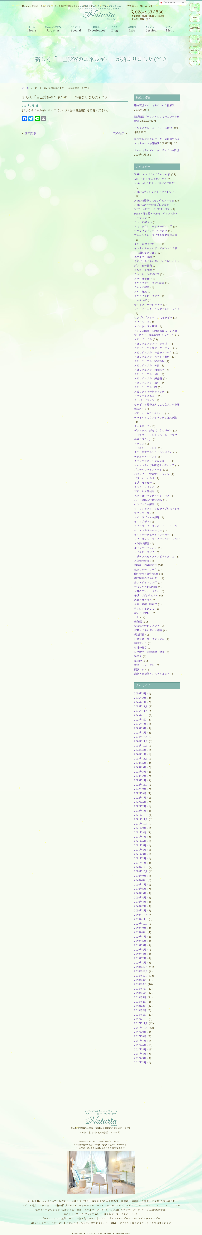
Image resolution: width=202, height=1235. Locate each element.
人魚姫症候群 (141, 561)
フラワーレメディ (144, 487)
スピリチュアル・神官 (146, 365)
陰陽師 (138, 661)
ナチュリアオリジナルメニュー (151, 461)
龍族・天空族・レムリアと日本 (151, 674)
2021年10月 (141, 824)
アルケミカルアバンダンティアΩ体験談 (156, 150)
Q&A (105, 1201)
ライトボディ (141, 522)
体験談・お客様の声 (145, 565)
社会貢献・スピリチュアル (149, 639)
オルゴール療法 (143, 270)
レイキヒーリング (144, 552)
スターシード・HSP (145, 326)
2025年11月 (141, 711)
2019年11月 (141, 919)
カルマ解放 (140, 292)
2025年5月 (140, 728)
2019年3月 (140, 954)
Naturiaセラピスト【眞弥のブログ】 (155, 183)
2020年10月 (141, 871)
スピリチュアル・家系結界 (149, 361)
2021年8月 (140, 832)
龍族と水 (139, 669)
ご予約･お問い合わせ (163, 1201)
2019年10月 (141, 924)
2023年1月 (140, 780)
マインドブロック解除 (146, 517)
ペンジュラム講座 (144, 504)
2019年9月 (140, 928)
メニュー (194, 7)
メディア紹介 (29, 1205)
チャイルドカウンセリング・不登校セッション (145, 1223)
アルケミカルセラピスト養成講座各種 (155, 235)
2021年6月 (140, 841)
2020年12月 (141, 867)
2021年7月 (140, 837)
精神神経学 (140, 647)
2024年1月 (140, 754)
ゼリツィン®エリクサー (149, 413)
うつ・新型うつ (143, 222)
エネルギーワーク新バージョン (121, 1214)
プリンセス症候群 (144, 491)
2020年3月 (140, 902)
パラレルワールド (144, 478)
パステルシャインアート (148, 470)
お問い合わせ (194, 50)
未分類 (138, 622)
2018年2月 (140, 1010)
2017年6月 (140, 1045)
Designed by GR (123, 1233)
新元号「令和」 (143, 613)
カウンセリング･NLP (146, 274)
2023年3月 (140, 772)
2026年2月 (140, 698)
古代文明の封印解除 (145, 587)
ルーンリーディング (145, 548)
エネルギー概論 (143, 257)
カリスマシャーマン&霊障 (149, 283)
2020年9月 (140, 876)
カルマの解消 (141, 287)
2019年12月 (141, 915)
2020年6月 (140, 889)
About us (53, 30)
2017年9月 (140, 1032)
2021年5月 (140, 845)
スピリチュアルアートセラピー (151, 344)
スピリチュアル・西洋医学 (149, 370)
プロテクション (50, 1218)
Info (132, 30)
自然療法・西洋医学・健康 (149, 652)
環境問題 (139, 634)
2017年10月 (141, 1028)
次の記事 (119, 133)
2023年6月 (140, 763)
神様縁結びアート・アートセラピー (74, 1205)
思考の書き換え (143, 600)
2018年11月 (141, 971)
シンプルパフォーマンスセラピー (153, 318)
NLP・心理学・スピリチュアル (152, 209)
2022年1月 (140, 811)
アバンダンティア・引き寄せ (150, 231)
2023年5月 (140, 767)
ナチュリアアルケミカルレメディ (153, 452)
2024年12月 (141, 737)
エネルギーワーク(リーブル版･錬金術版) (143, 1210)
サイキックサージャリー (148, 305)
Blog (115, 30)
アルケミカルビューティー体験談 (153, 128)
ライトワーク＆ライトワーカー (151, 535)
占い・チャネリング (145, 582)
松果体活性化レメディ (146, 626)
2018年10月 (141, 976)
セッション (45, 1205)
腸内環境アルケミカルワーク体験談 (154, 105)
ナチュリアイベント (145, 457)
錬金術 (125, 1201)
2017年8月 (140, 1036)
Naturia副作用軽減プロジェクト (153, 205)
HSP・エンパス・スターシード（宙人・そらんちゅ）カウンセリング (69, 1223)
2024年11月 (141, 741)
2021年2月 (140, 858)
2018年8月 (140, 984)
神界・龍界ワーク (86, 1218)
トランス (139, 444)
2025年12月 (141, 706)
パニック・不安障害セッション (151, 474)
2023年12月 (141, 758)
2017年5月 (140, 1049)
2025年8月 (140, 719)
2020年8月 (140, 880)
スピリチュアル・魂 (145, 387)
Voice (96, 30)
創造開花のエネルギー (146, 578)
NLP (114, 1223)
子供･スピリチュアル (146, 595)
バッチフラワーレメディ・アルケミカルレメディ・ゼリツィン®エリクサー (138, 1205)
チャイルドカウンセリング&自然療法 (155, 417)
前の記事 (30, 133)
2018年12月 (141, 967)
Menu (170, 30)
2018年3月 (140, 1006)
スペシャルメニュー (145, 396)
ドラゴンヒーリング (145, 448)
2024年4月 (140, 750)
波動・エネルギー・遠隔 (148, 630)
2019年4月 (140, 949)
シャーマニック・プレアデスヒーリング (157, 309)
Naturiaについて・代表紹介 (53, 1201)
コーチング (140, 300)
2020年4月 (140, 897)
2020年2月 (140, 906)
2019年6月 (140, 941)
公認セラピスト (80, 1201)
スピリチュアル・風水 (146, 383)
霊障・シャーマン (144, 665)
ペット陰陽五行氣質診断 (148, 500)
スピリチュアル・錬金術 (148, 378)
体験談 (135, 1201)
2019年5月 (140, 945)
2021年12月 (141, 815)
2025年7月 (140, 724)
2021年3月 (140, 854)
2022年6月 (140, 802)
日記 (136, 617)
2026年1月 (140, 702)
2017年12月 (141, 1019)
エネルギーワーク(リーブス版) (101, 1210)
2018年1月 (140, 1015)
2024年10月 (141, 745)
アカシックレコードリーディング (153, 226)
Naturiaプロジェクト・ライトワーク (155, 192)
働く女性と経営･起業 (146, 574)
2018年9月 (140, 980)
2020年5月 (140, 893)
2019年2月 (140, 958)
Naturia (99, 38)
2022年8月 (140, 793)
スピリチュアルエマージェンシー (153, 348)
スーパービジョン (144, 400)
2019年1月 (140, 962)
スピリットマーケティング (149, 392)
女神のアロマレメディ (146, 591)
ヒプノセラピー (143, 483)
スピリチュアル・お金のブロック (153, 352)
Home (31, 30)
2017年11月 (141, 1023)
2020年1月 (140, 910)
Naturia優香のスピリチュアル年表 (154, 200)
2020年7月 (140, 884)
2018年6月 (140, 993)
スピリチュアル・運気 (146, 374)
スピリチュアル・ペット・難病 (151, 357)
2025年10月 (141, 715)
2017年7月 (140, 1041)
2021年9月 (140, 828)
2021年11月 (141, 819)
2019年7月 (140, 937)
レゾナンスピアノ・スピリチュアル (154, 556)
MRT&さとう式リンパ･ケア (150, 179)
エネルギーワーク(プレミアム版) (82, 1214)
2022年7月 (140, 798)
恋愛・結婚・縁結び (145, 604)
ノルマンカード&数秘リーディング (154, 465)
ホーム (25, 88)
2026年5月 (140, 693)
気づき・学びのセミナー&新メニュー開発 (58, 1210)
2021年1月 (140, 863)
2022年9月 (140, 789)
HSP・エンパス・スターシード (152, 174)
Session (151, 30)
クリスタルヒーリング (146, 296)
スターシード (141, 322)
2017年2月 (140, 1062)
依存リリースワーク (145, 569)
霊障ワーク (67, 1218)
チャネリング (141, 426)
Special (76, 30)
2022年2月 (140, 806)
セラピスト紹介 (194, 39)
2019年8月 (140, 932)
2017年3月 (140, 1058)
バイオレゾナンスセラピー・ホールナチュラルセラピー (130, 1218)
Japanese (169, 2)
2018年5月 (140, 997)
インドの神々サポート (146, 244)
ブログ (145, 1201)
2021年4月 (140, 850)
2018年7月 (140, 989)
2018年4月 (140, 1002)
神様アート (140, 643)
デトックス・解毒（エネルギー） (153, 430)
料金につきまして (144, 609)
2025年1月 (140, 732)
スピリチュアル (143, 339)
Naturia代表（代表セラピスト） (194, 28)
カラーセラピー (143, 279)
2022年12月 (141, 785)
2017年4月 (140, 1054)
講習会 (95, 1201)
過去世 (138, 656)
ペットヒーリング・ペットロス (151, 496)
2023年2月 (140, 776)
